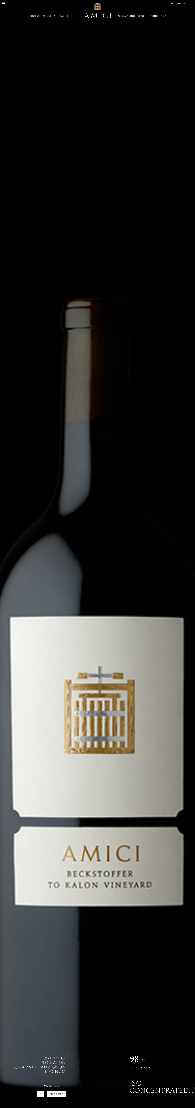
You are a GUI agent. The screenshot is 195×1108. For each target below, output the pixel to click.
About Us (34, 15)
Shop (173, 4)
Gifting (153, 15)
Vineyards (61, 15)
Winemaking (126, 15)
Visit (164, 15)
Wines (47, 15)
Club (141, 15)
